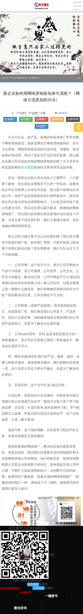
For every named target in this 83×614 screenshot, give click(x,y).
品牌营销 (73, 119)
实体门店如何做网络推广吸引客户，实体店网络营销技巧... (21, 78)
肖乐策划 (27, 167)
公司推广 (25, 119)
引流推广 (41, 126)
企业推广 (10, 119)
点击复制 (33, 584)
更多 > (79, 78)
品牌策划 (57, 119)
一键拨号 (51, 596)
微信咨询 (20, 608)
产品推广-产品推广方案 (31, 113)
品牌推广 (41, 119)
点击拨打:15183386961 (27, 528)
